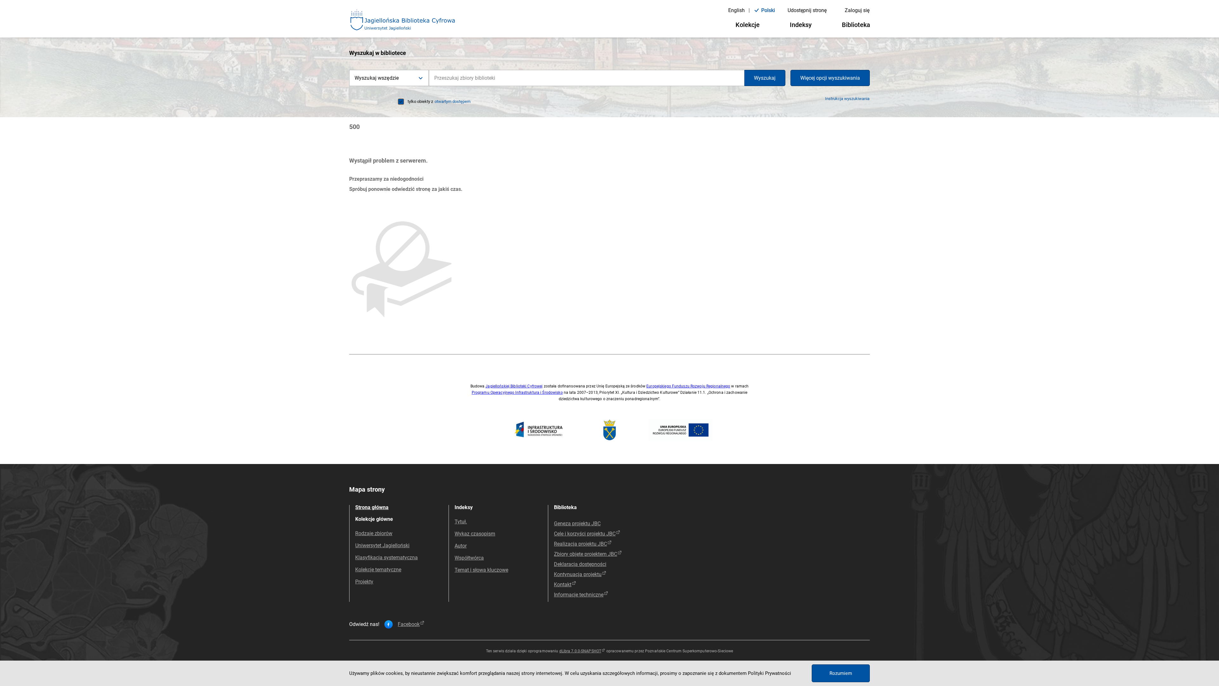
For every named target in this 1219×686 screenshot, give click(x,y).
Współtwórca (469, 558)
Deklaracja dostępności (580, 564)
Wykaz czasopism (475, 534)
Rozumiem (840, 673)
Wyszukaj (765, 78)
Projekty (364, 582)
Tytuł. (461, 522)
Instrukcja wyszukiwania (847, 98)
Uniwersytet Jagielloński (382, 545)
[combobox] (586, 78)
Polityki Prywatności (769, 673)
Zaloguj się (857, 10)
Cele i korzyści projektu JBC (585, 534)
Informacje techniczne (578, 595)
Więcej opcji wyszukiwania (830, 78)
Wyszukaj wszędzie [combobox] (377, 78)
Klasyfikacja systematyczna (386, 558)
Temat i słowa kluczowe (481, 570)
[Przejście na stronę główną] (402, 20)
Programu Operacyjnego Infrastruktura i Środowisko (517, 392)
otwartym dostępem (452, 101)
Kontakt (562, 585)
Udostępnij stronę (807, 10)
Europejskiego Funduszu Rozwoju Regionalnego (688, 386)
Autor (461, 546)
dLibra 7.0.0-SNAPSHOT (580, 651)
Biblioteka (856, 25)
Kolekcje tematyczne (378, 570)
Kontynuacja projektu (578, 574)
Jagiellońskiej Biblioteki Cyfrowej (514, 386)
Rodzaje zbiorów (373, 533)
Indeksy (801, 25)
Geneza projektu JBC (577, 524)
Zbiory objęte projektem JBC (585, 554)
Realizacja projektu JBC (580, 544)
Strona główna (372, 507)
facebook (409, 624)
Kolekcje (748, 25)
